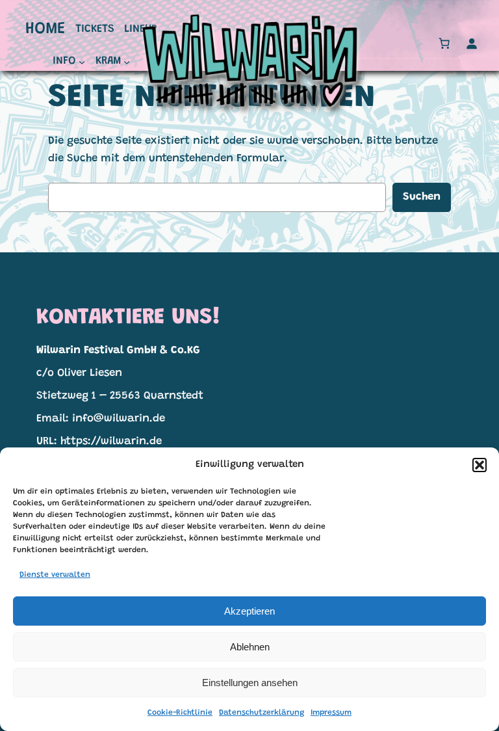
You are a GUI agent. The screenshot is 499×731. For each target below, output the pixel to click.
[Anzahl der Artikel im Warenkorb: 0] (444, 43)
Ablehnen (250, 646)
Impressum (331, 713)
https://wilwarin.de (111, 441)
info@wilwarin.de (118, 419)
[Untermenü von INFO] (82, 62)
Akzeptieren (249, 611)
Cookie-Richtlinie (179, 713)
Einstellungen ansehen (250, 682)
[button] (479, 465)
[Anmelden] (471, 43)
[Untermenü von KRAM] (126, 62)
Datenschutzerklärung (261, 713)
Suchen (422, 197)
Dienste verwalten (54, 575)
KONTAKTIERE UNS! (128, 318)
